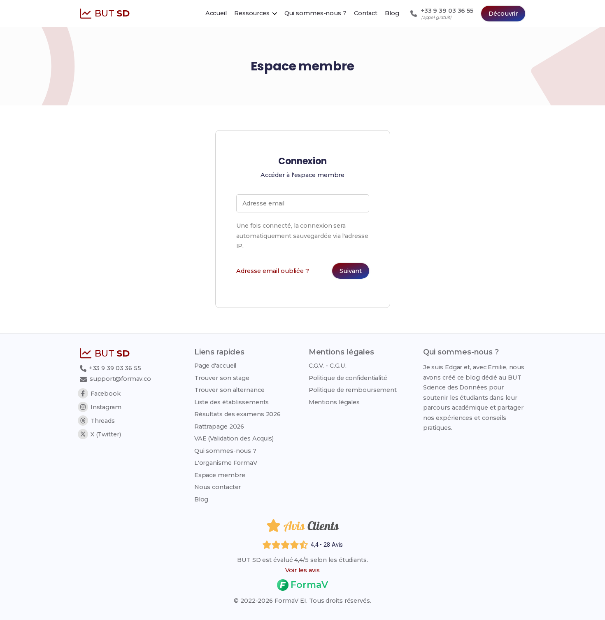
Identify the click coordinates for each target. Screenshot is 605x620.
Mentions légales (334, 402)
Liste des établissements (231, 402)
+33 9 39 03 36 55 (114, 368)
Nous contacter (217, 487)
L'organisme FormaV (225, 462)
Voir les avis (302, 570)
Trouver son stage (221, 378)
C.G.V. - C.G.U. (328, 365)
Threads (103, 420)
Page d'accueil (215, 365)
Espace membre (219, 475)
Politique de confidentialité (348, 378)
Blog (201, 499)
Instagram (106, 407)
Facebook (106, 393)
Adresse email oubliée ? (272, 271)
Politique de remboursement (353, 390)
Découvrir (503, 13)
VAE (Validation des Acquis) (234, 438)
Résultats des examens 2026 (237, 414)
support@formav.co (120, 378)
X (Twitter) (106, 434)
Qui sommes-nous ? (225, 451)
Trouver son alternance (229, 390)
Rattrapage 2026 (219, 426)
